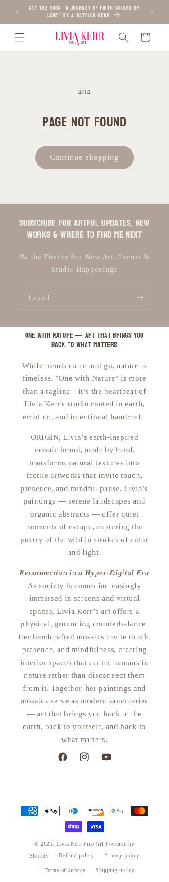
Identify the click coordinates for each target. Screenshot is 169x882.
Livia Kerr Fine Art (80, 844)
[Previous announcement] (17, 12)
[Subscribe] (140, 298)
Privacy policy (122, 855)
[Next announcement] (152, 12)
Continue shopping (84, 157)
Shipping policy (115, 870)
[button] (20, 37)
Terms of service (65, 870)
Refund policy (76, 855)
